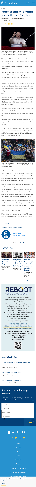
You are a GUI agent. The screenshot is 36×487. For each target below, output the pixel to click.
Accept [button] (3, 483)
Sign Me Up (4, 419)
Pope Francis (9, 227)
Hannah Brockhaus (28, 274)
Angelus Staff (4, 266)
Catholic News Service (17, 18)
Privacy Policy (23, 479)
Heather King (16, 268)
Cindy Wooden (5, 18)
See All (30, 280)
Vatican (4, 9)
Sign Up (32, 421)
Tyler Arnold (27, 272)
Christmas (3, 227)
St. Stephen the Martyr (17, 227)
